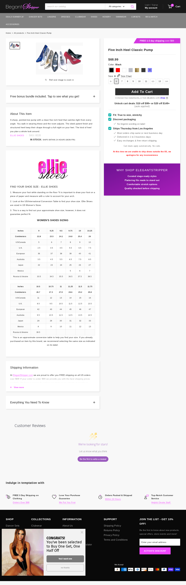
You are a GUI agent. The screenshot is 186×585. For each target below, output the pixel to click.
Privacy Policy (111, 535)
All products (19, 33)
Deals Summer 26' (15, 17)
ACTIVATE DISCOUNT (155, 551)
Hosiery (106, 17)
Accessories (12, 24)
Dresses (65, 17)
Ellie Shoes (17, 135)
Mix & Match (151, 17)
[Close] (81, 532)
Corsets (135, 17)
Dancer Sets (35, 17)
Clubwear (80, 17)
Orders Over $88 (21, 502)
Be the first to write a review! (93, 459)
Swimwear (121, 17)
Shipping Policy (112, 525)
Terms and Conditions (116, 540)
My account (151, 8)
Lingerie (51, 17)
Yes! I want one (65, 559)
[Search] (132, 6)
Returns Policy (112, 530)
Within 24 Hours (113, 499)
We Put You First (67, 502)
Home (8, 33)
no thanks (65, 568)
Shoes (94, 17)
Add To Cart (142, 92)
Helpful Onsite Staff (161, 502)
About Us (67, 525)
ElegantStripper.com (23, 375)
